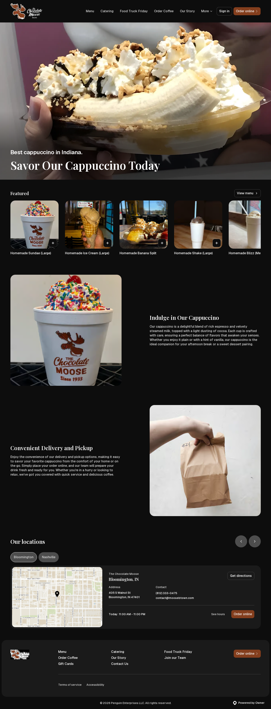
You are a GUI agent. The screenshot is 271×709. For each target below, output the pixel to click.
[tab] (23, 557)
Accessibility (95, 685)
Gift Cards (66, 664)
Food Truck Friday (134, 11)
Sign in (224, 11)
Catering (107, 11)
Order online (243, 614)
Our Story (187, 11)
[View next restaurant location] (255, 541)
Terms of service (70, 685)
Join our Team (175, 658)
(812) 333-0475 (166, 593)
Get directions (241, 576)
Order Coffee (164, 11)
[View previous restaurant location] (241, 541)
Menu (90, 11)
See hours (218, 614)
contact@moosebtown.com (175, 598)
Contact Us (119, 664)
